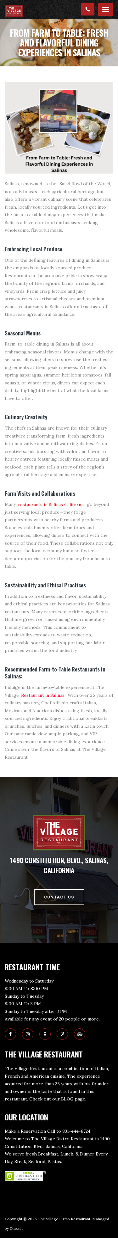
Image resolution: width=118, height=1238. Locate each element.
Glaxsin (16, 1228)
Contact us (59, 897)
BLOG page (73, 1099)
